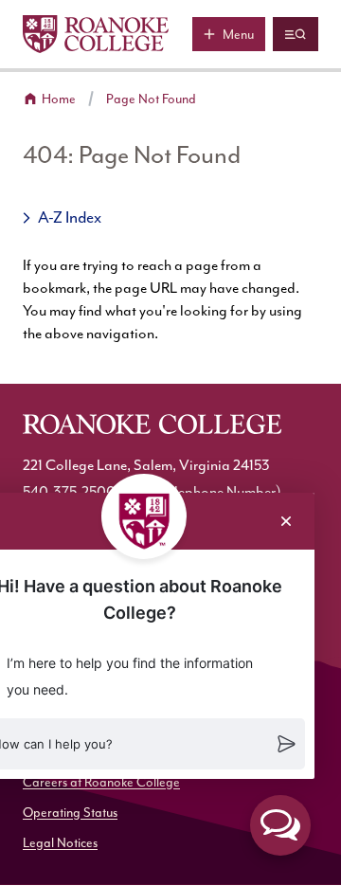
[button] (280, 825)
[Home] (96, 34)
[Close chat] (286, 521)
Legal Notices (60, 843)
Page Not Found (151, 99)
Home (59, 99)
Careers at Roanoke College (101, 782)
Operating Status (70, 813)
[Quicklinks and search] (295, 34)
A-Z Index (69, 217)
